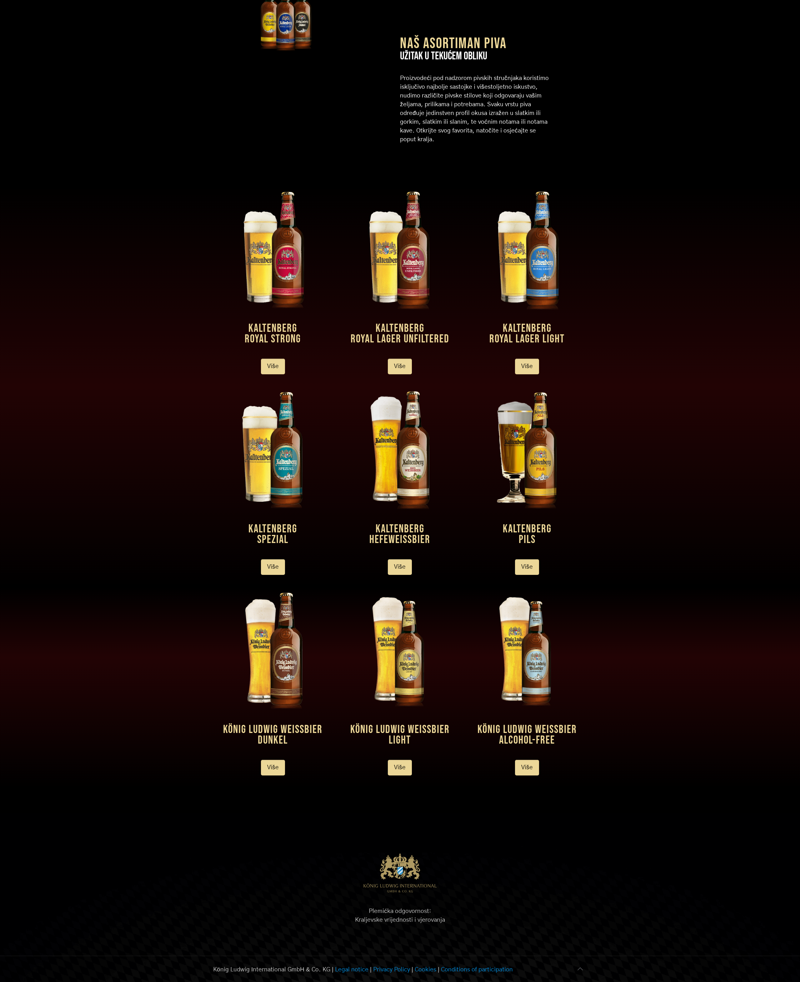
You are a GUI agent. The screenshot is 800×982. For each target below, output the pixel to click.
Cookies (425, 970)
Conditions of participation (477, 970)
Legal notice (351, 970)
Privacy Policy (391, 970)
